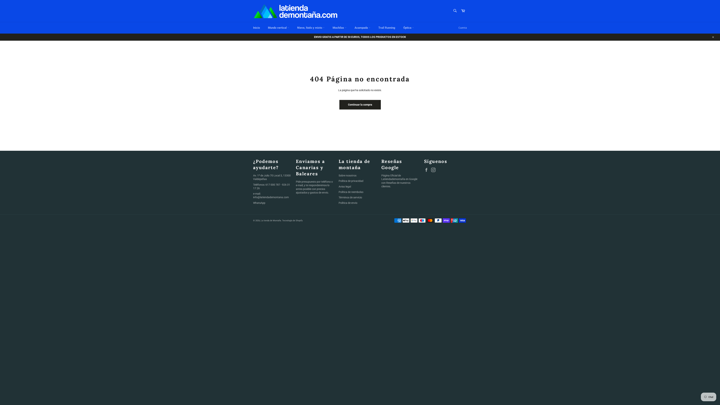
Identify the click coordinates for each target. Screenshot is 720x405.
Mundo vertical (277, 27)
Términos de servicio (350, 197)
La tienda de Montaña (271, 220)
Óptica (407, 27)
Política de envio (348, 202)
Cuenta (462, 27)
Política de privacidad (351, 180)
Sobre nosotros (347, 175)
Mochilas (339, 27)
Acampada (362, 27)
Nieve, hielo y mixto (310, 27)
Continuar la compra (360, 104)
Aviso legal (345, 186)
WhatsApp (259, 202)
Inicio (256, 27)
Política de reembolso (351, 192)
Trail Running (386, 27)
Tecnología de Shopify (292, 220)
